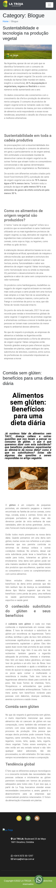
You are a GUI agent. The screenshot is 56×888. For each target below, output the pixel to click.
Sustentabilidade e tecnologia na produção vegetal (25, 33)
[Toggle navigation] (49, 5)
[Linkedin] (28, 818)
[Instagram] (19, 818)
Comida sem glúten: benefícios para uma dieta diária (28, 378)
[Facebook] (37, 818)
